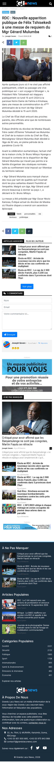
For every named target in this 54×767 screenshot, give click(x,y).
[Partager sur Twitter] (16, 42)
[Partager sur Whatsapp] (23, 42)
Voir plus (27, 286)
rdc (39, 214)
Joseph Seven (10, 36)
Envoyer (11, 334)
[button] (6, 375)
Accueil (5, 9)
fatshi (22, 9)
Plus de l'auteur (34, 241)
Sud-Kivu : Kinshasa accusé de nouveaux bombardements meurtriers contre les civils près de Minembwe (33, 495)
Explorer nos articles (11, 681)
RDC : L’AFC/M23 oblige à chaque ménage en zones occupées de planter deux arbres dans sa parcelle (34, 509)
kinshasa (12, 217)
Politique (14, 9)
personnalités (29, 214)
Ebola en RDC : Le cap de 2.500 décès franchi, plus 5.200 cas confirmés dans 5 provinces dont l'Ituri (34, 481)
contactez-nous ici (37, 723)
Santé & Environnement (9, 263)
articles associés (13, 241)
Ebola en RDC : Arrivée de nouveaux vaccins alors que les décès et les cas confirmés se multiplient (33, 467)
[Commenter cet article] (29, 231)
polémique (24, 217)
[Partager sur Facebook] (10, 42)
